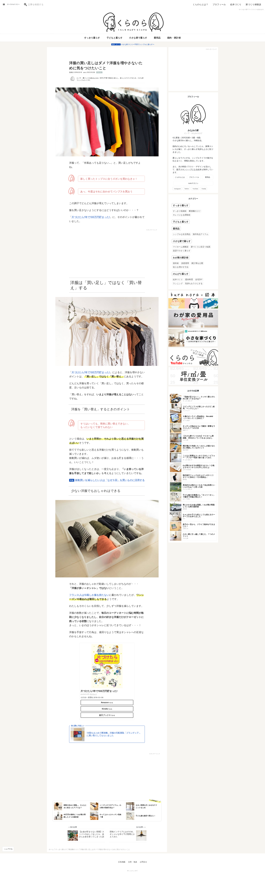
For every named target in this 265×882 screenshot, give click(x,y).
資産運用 (185, 263)
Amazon (105, 702)
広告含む (99, 72)
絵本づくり (235, 4)
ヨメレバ (93, 694)
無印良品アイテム (200, 234)
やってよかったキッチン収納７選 (110, 815)
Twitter (186, 188)
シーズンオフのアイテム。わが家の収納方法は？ (110, 806)
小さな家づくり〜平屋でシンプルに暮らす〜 (137, 44)
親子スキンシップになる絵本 (189, 169)
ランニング (178, 283)
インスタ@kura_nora (91, 78)
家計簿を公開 (197, 263)
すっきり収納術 (179, 211)
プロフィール (219, 4)
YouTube (195, 188)
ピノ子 (79, 78)
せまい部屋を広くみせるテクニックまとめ (146, 806)
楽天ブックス (105, 715)
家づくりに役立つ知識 (200, 247)
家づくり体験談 (253, 4)
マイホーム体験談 (180, 247)
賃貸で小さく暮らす (181, 250)
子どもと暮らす (115, 37)
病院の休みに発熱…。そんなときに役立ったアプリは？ (75, 806)
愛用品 (157, 37)
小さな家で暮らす (138, 37)
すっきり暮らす (92, 37)
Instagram (177, 188)
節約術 (176, 263)
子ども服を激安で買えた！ (146, 816)
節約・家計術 (174, 37)
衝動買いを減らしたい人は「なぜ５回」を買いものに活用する (110, 480)
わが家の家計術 (180, 257)
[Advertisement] (83, 252)
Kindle (105, 709)
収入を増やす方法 (180, 267)
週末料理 (189, 279)
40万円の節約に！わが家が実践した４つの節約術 (75, 815)
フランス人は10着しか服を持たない (89, 594)
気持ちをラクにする (193, 283)
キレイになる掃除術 (181, 215)
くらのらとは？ (200, 4)
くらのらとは (180, 177)
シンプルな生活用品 (181, 234)
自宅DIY (198, 279)
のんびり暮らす (180, 273)
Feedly (204, 188)
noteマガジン (193, 183)
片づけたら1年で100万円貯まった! (91, 217)
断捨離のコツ (195, 211)
